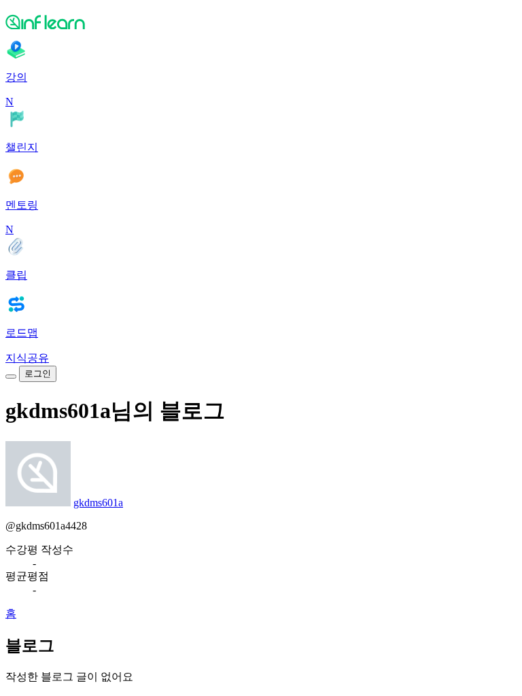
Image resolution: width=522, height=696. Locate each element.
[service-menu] (10, 377)
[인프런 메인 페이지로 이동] (261, 21)
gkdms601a (98, 502)
